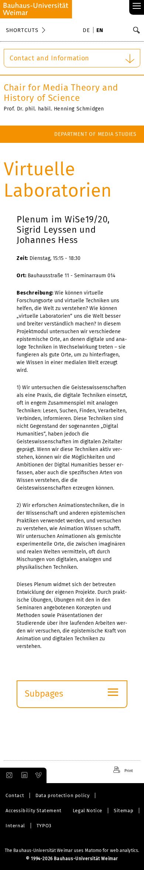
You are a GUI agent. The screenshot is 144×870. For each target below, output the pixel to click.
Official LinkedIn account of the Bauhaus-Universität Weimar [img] (23, 775)
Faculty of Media (113, 151)
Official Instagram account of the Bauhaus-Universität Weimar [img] (8, 775)
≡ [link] (137, 6)
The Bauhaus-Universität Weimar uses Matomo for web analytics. (72, 850)
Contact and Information (49, 58)
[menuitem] (87, 30)
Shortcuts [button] (22, 30)
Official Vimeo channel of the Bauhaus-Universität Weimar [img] (39, 775)
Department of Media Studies (95, 134)
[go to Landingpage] (36, 9)
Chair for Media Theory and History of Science (61, 92)
